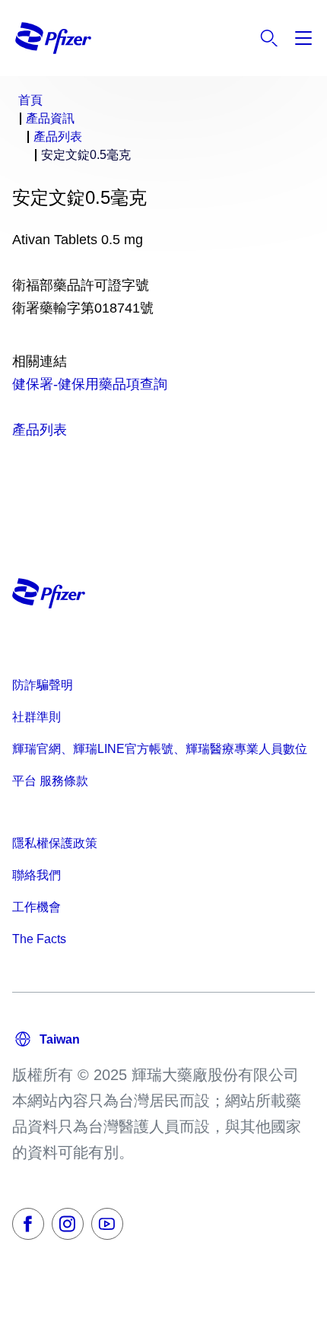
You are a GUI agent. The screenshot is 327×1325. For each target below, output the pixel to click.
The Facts (39, 939)
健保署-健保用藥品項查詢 (89, 384)
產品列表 (39, 429)
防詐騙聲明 (42, 684)
